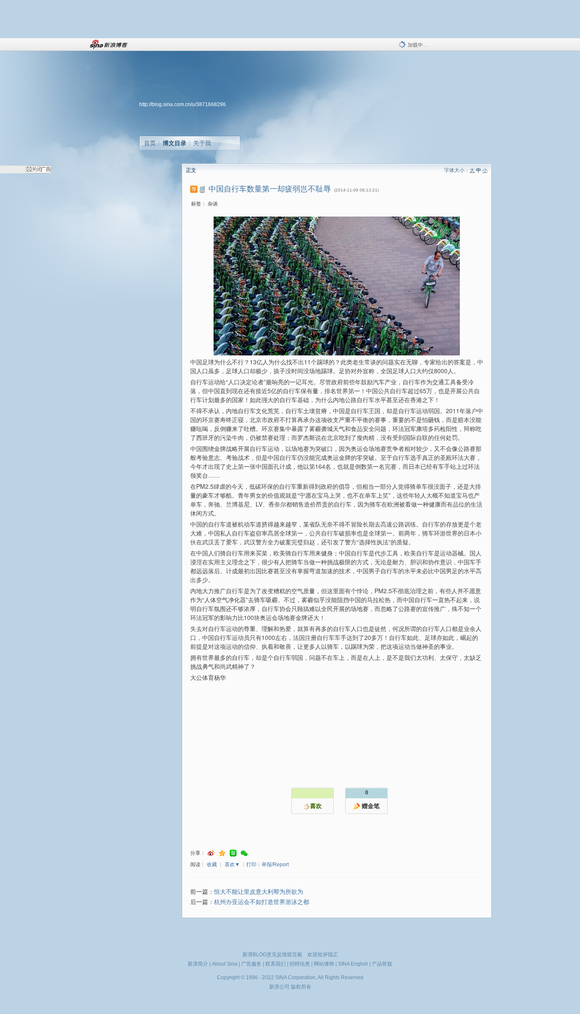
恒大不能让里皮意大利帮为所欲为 (258, 892)
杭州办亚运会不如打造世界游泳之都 (261, 902)
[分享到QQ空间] (222, 853)
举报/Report (275, 865)
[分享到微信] (244, 853)
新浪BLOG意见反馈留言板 (272, 955)
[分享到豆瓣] (233, 853)
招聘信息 (300, 964)
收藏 (212, 865)
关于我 (202, 143)
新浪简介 (198, 964)
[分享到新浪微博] (211, 853)
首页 (150, 143)
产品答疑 (382, 964)
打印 (251, 865)
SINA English (353, 964)
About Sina (224, 964)
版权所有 (301, 987)
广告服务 (251, 964)
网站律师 (324, 964)
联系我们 (275, 964)
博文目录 (174, 143)
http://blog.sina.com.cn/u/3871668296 (182, 104)
